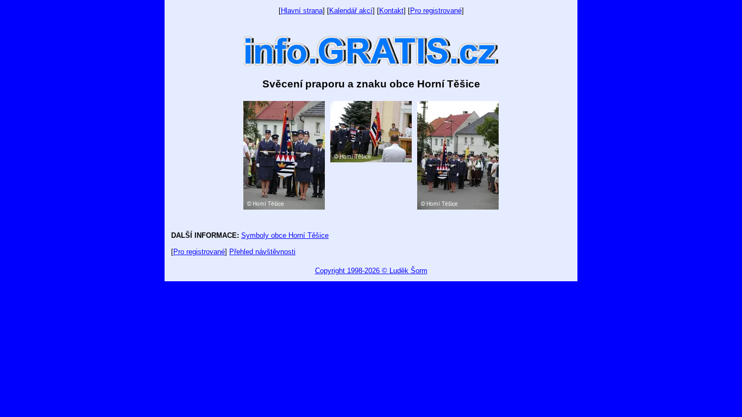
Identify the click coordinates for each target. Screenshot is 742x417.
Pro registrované (436, 11)
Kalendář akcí (351, 11)
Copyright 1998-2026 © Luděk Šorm (371, 271)
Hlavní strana (302, 11)
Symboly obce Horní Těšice (285, 235)
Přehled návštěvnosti (262, 252)
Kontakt (391, 11)
